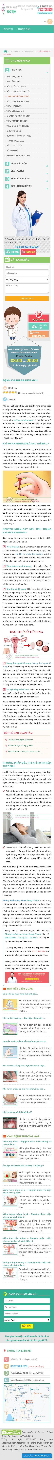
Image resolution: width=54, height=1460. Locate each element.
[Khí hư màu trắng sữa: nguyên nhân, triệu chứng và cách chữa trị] (10, 1076)
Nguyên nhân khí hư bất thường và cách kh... (25, 1041)
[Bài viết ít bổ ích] (7, 392)
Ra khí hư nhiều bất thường (29, 554)
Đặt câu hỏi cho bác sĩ (37, 1455)
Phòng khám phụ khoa (14, 900)
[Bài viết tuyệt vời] (15, 392)
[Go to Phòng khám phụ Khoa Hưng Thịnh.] (5, 51)
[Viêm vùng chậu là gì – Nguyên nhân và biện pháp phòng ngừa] (10, 1200)
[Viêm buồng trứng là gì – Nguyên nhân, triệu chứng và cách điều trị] (10, 1225)
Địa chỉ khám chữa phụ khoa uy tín (24, 751)
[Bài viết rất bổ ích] (13, 392)
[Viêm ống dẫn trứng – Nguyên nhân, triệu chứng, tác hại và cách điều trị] (10, 1249)
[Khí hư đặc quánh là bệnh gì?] (10, 1123)
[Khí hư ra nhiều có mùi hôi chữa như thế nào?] (10, 1099)
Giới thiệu (31, 21)
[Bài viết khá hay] (10, 392)
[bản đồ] (27, 1420)
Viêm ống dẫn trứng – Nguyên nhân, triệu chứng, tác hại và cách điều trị (27, 1239)
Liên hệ (20, 36)
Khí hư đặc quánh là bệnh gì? (17, 1112)
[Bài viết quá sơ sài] (4, 392)
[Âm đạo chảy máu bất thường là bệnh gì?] (10, 1176)
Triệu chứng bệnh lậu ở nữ (20, 740)
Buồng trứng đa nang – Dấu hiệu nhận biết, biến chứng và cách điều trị (27, 1263)
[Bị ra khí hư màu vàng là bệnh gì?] (10, 1004)
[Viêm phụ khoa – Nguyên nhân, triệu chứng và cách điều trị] (10, 1152)
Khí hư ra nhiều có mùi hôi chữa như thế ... (24, 1089)
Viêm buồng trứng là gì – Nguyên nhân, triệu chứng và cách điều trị (27, 1215)
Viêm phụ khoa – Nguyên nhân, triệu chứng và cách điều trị (27, 1142)
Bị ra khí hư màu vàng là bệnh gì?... (20, 994)
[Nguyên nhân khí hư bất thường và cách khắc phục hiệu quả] (10, 1052)
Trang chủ (14, 21)
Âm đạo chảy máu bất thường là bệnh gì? (23, 1166)
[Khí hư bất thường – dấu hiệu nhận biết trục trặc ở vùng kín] (10, 1029)
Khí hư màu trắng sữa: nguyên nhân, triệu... (24, 1065)
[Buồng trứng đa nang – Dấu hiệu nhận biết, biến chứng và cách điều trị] (10, 1273)
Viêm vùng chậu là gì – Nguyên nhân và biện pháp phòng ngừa (27, 1191)
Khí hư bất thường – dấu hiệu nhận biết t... (24, 1018)
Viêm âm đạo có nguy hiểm (20, 745)
